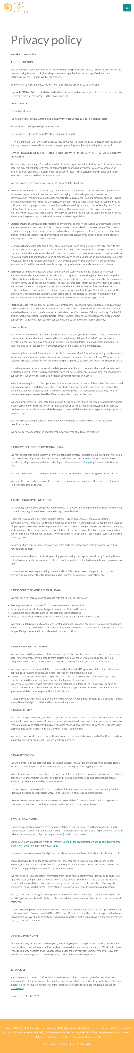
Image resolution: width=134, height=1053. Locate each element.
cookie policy (87, 462)
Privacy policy (66, 1044)
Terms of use (49, 1044)
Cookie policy (84, 1044)
